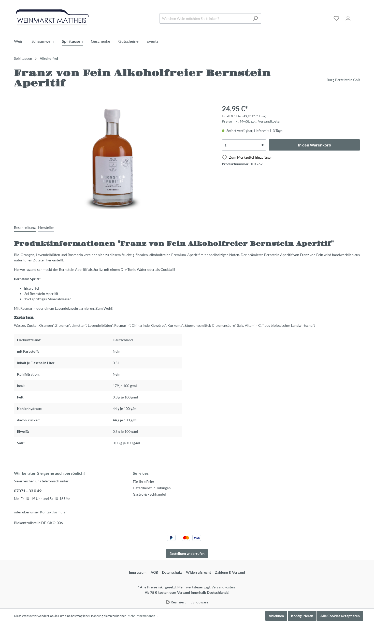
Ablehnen (276, 616)
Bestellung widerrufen (187, 553)
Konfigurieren (302, 616)
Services (141, 473)
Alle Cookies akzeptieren (340, 616)
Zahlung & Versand (230, 572)
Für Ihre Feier (143, 481)
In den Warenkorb (314, 144)
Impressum (138, 572)
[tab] (25, 227)
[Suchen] (255, 18)
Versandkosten (223, 587)
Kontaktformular (53, 512)
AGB (154, 572)
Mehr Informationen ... (143, 616)
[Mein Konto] (348, 18)
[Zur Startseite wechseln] (52, 17)
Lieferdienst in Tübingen (152, 488)
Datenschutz (172, 572)
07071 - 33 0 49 (27, 490)
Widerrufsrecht (198, 572)
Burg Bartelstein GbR (343, 80)
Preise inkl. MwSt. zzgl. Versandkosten (251, 121)
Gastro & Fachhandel (149, 494)
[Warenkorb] (357, 16)
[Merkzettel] (336, 18)
